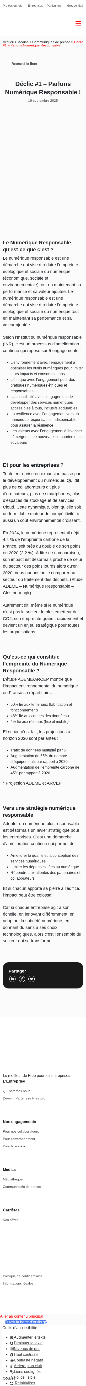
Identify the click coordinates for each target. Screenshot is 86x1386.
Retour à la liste (24, 64)
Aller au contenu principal (21, 1316)
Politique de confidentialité (22, 1276)
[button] (26, 1322)
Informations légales (18, 1283)
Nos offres (10, 1220)
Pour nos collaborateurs (21, 1131)
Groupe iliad (75, 5)
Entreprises (35, 5)
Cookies (9, 1378)
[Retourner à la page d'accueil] (23, 23)
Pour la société (14, 1146)
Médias (22, 42)
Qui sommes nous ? (18, 1091)
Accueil (8, 42)
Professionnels (12, 5)
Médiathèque (13, 1179)
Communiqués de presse (51, 42)
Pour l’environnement (19, 1139)
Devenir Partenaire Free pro (24, 1098)
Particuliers (54, 5)
